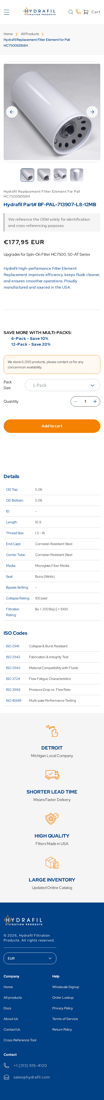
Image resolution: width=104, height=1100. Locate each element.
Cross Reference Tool (20, 1040)
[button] (70, 12)
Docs (7, 1008)
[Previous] (12, 112)
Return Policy (62, 1029)
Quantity (11, 401)
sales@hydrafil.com (32, 1077)
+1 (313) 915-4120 (30, 1065)
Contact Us (12, 1029)
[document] (52, 112)
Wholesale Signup (65, 987)
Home (8, 34)
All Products (30, 34)
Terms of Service (65, 1019)
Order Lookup (63, 997)
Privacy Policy (62, 1008)
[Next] (92, 112)
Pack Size (8, 384)
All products (13, 997)
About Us (11, 1019)
